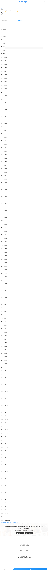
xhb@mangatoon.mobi (24, 544)
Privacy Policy (24, 556)
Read (30, 569)
